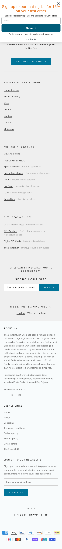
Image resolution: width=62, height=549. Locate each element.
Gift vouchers (10, 443)
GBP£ (30, 508)
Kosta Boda (9, 199)
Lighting (8, 116)
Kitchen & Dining (12, 96)
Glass (6, 103)
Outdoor (8, 122)
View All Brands (12, 153)
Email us (21, 313)
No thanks (31, 39)
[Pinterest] (19, 395)
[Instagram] (12, 395)
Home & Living (11, 90)
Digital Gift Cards (12, 241)
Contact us (9, 422)
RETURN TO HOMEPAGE (31, 61)
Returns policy (11, 438)
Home (7, 412)
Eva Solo (8, 186)
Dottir (7, 179)
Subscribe (15, 492)
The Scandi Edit (11, 247)
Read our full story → (14, 389)
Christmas (9, 129)
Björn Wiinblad (11, 166)
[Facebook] (5, 395)
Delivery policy (11, 433)
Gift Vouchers (10, 231)
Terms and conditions (14, 428)
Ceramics (8, 109)
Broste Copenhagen (13, 173)
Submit (31, 28)
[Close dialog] (58, 3)
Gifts (6, 224)
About (7, 417)
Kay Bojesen (42, 382)
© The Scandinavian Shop (31, 515)
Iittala (6, 192)
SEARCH (49, 287)
